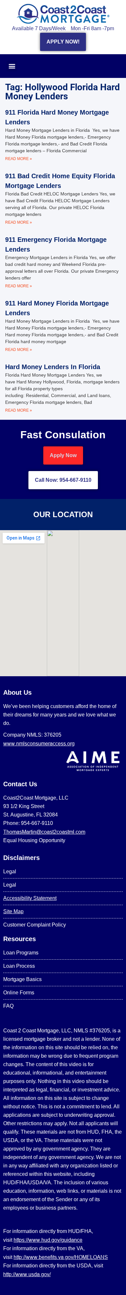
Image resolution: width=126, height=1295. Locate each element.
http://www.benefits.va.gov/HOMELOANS (61, 1257)
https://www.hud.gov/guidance (48, 1240)
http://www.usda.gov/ (27, 1274)
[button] (11, 66)
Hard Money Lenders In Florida (52, 366)
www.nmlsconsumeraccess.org (39, 743)
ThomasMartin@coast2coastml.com (44, 832)
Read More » (18, 158)
